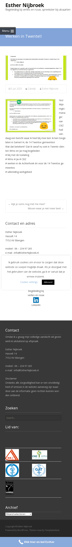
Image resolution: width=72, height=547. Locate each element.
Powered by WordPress (16, 530)
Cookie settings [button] (29, 282)
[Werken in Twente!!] (36, 68)
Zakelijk (32, 88)
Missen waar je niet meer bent (46, 208)
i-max (39, 530)
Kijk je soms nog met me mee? (26, 204)
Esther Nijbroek (50, 88)
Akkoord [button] (48, 282)
